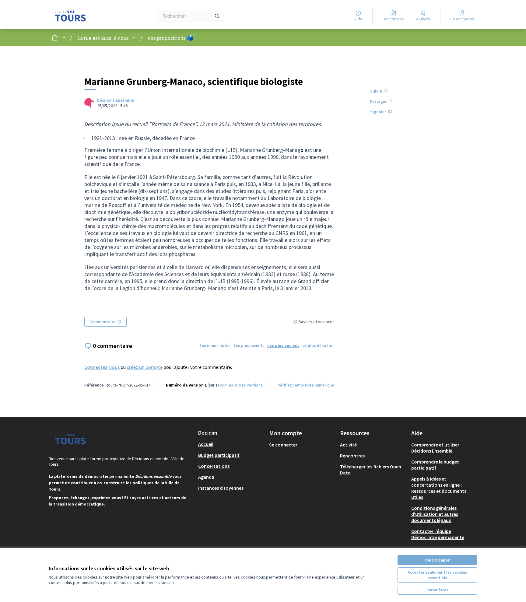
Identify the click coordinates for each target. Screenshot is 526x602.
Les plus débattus (317, 345)
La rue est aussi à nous (103, 37)
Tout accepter (437, 560)
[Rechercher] (217, 16)
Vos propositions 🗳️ (171, 37)
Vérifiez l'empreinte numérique (306, 385)
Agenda (206, 477)
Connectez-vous (102, 367)
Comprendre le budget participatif (435, 465)
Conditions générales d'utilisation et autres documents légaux (434, 514)
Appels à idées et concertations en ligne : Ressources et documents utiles (438, 488)
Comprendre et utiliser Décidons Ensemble (435, 448)
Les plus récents (249, 345)
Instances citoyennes (221, 488)
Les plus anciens (283, 345)
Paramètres (437, 590)
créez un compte (145, 367)
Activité (348, 445)
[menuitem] (231, 444)
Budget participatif (219, 455)
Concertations (214, 466)
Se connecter (283, 445)
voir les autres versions (241, 385)
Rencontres (352, 456)
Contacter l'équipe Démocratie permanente (437, 534)
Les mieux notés (215, 345)
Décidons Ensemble (115, 100)
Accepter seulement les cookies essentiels (437, 574)
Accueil (205, 444)
